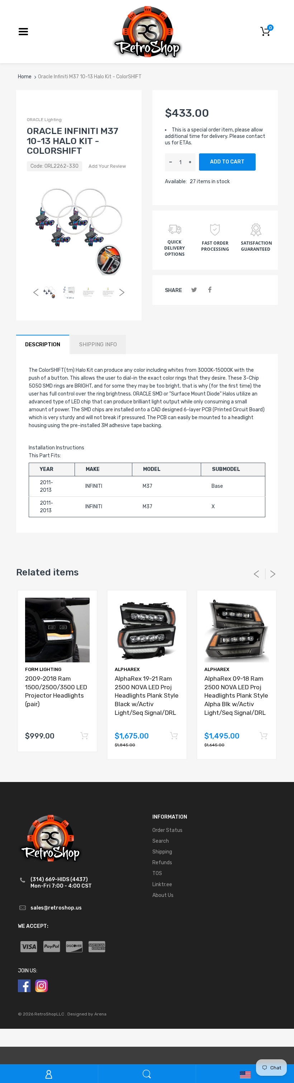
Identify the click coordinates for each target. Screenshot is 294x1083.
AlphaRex (127, 669)
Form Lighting (43, 669)
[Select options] (84, 736)
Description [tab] (42, 344)
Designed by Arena (86, 1014)
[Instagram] (41, 985)
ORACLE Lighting (44, 119)
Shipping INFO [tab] (98, 344)
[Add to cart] (173, 736)
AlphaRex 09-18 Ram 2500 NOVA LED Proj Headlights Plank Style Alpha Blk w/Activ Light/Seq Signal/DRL (236, 695)
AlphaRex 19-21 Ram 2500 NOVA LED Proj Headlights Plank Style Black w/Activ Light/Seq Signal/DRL (147, 695)
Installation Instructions (56, 448)
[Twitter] (194, 290)
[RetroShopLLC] (147, 31)
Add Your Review (107, 166)
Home (25, 77)
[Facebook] (209, 290)
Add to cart (227, 162)
